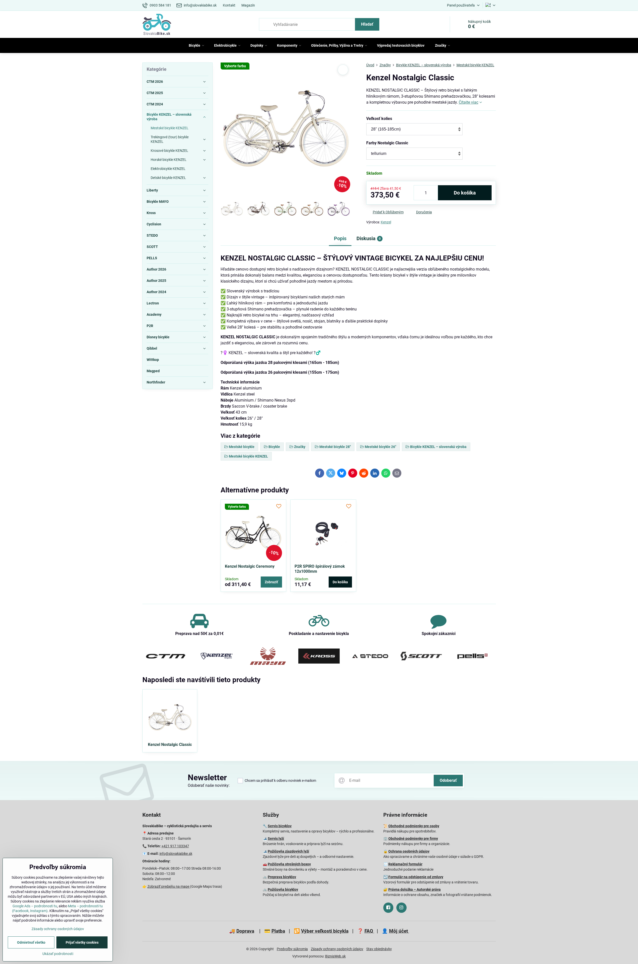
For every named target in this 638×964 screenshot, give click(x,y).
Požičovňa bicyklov (283, 889)
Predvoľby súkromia (292, 949)
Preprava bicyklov (282, 877)
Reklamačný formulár (405, 864)
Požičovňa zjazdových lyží (288, 851)
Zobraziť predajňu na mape (168, 886)
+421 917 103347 (175, 846)
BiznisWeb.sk (335, 956)
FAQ (369, 931)
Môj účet (399, 931)
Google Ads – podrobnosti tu (35, 906)
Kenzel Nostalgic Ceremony (250, 566)
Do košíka (465, 193)
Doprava (245, 931)
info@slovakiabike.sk (175, 854)
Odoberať (448, 780)
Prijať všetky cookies (82, 942)
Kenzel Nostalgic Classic (170, 744)
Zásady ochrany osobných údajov (337, 949)
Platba (278, 931)
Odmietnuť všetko (31, 942)
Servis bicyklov (280, 826)
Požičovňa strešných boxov (289, 864)
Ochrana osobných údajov (408, 851)
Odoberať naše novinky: (209, 785)
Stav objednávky (379, 949)
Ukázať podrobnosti (57, 954)
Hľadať (367, 24)
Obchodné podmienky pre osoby (413, 826)
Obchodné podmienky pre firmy (413, 839)
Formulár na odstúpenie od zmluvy (415, 877)
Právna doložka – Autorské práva (414, 889)
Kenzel (386, 222)
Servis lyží (276, 839)
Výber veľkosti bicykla (324, 931)
